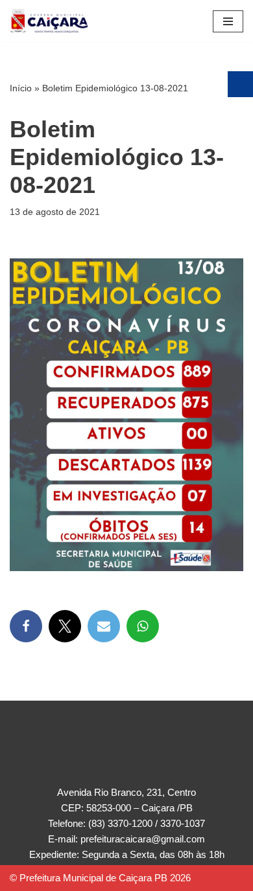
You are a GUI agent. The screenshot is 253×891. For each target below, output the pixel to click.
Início (21, 88)
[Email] (104, 626)
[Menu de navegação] (228, 21)
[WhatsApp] (142, 626)
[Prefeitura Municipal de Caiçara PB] (49, 21)
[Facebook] (26, 626)
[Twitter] (65, 626)
